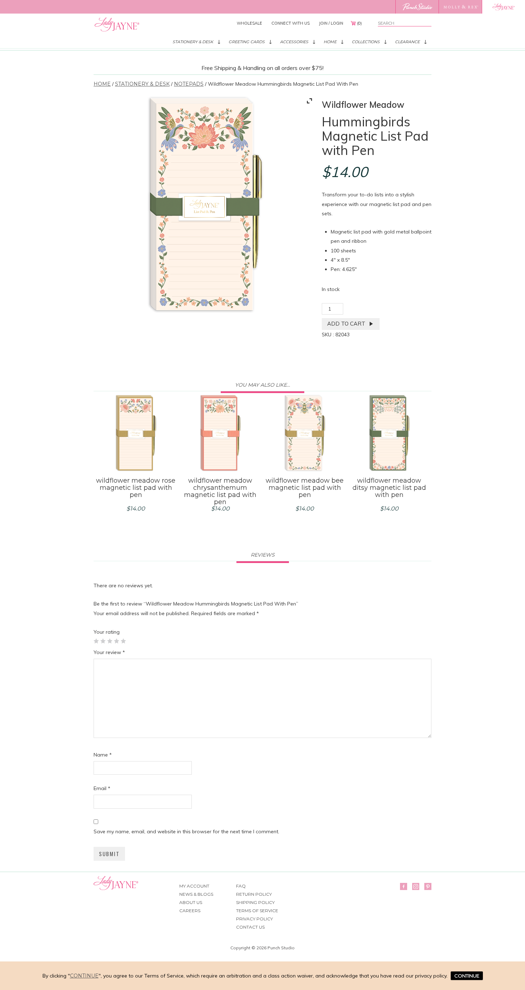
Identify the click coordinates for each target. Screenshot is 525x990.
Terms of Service (257, 910)
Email (102, 788)
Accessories (294, 41)
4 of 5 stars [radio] (116, 640)
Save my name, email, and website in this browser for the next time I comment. (186, 831)
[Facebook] (403, 886)
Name (103, 755)
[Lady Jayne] (503, 7)
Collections (366, 41)
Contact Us (250, 927)
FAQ (241, 886)
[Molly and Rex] (460, 7)
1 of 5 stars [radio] (96, 640)
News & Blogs (196, 894)
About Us (190, 902)
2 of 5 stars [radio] (102, 640)
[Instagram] (415, 886)
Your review (109, 652)
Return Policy (254, 894)
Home (330, 41)
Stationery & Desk (192, 41)
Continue (84, 976)
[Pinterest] (427, 886)
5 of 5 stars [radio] (123, 640)
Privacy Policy (254, 918)
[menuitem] (249, 23)
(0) (359, 23)
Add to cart (346, 323)
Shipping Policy (255, 902)
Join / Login (331, 23)
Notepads (189, 84)
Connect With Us (290, 23)
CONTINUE (466, 976)
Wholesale (249, 23)
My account (194, 886)
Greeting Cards (247, 41)
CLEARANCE (407, 41)
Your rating (107, 632)
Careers (189, 910)
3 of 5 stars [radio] (109, 640)
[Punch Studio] (417, 7)
